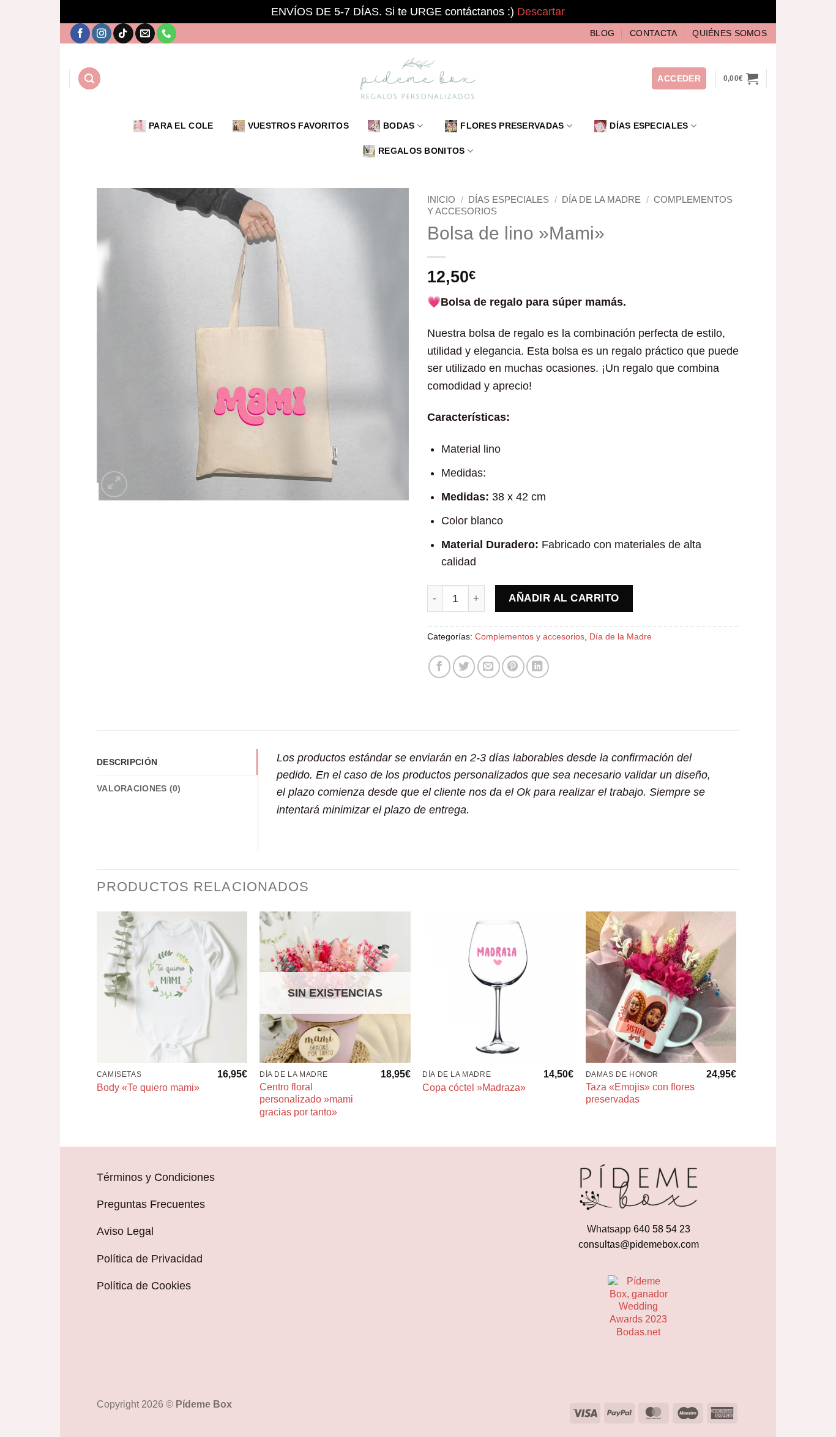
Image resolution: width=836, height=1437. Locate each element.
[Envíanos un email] (145, 33)
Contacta (653, 33)
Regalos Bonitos (421, 151)
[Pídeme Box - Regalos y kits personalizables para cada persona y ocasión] (418, 78)
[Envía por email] (488, 666)
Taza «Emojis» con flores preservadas (640, 1093)
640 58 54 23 (661, 1229)
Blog (602, 33)
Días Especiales (649, 125)
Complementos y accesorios (529, 636)
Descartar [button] (541, 12)
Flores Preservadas (512, 125)
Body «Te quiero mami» (148, 1087)
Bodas (398, 125)
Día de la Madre (601, 199)
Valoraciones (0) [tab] (139, 788)
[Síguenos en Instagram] (101, 33)
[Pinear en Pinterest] (513, 666)
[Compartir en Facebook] (439, 666)
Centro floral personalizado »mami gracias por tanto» (306, 1100)
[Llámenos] (166, 33)
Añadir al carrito (564, 598)
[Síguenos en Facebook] (80, 33)
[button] (89, 78)
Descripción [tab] (127, 762)
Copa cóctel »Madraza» (474, 1087)
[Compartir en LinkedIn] (537, 666)
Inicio (441, 199)
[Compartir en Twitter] (464, 666)
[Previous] (97, 1027)
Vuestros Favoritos (298, 125)
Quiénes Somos (729, 33)
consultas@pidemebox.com (638, 1244)
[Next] (735, 1027)
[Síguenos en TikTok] (123, 33)
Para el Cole (181, 125)
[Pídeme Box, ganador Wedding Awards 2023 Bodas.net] (638, 1307)
